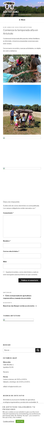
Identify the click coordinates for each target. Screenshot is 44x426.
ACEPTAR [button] (20, 421)
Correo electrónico (11, 251)
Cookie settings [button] (8, 421)
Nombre (7, 241)
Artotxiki (11, 11)
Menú (23, 20)
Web (5, 262)
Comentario (8, 213)
